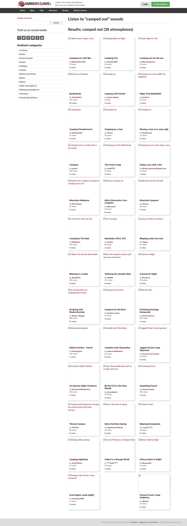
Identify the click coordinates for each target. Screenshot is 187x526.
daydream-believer (115, 427)
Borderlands (75, 94)
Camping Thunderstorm (80, 129)
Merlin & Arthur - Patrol (80, 348)
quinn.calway (113, 97)
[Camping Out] (119, 117)
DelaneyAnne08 (78, 62)
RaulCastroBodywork (81, 389)
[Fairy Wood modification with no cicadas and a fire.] (119, 374)
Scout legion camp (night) (81, 495)
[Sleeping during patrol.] (83, 336)
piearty (110, 242)
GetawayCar (77, 351)
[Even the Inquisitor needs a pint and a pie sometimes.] (119, 262)
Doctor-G (146, 278)
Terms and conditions (121, 522)
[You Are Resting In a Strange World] (119, 447)
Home (22, 10)
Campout (73, 165)
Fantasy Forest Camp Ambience (150, 496)
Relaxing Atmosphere (150, 424)
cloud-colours (148, 316)
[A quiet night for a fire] (154, 46)
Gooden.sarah (113, 313)
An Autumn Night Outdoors (83, 386)
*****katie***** (112, 463)
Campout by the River (115, 310)
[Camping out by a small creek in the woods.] (83, 153)
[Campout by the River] (119, 298)
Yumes (110, 133)
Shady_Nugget (78, 316)
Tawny (145, 242)
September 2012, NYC (115, 238)
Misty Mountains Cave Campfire (116, 201)
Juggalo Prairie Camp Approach (150, 349)
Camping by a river (114, 129)
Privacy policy (107, 522)
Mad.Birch (76, 278)
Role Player (77, 204)
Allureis (145, 501)
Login (145, 4)
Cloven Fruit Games (150, 354)
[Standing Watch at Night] (119, 46)
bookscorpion (148, 389)
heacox (145, 204)
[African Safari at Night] (154, 447)
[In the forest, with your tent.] (83, 226)
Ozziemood (147, 133)
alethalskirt (76, 97)
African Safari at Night (151, 459)
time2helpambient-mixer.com (170, 522)
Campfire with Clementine (117, 348)
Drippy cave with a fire (151, 165)
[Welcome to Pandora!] (83, 82)
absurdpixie (112, 392)
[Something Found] (154, 374)
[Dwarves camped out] (119, 188)
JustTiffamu (77, 463)
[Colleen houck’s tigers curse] (83, 46)
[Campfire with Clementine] (119, 336)
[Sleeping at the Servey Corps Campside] (83, 483)
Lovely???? (147, 427)
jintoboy (145, 97)
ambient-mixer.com (36, 4)
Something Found (148, 386)
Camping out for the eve (151, 58)
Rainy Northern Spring (115, 424)
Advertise (53, 10)
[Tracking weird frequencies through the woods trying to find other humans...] (83, 412)
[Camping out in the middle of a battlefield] (154, 82)
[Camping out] (83, 117)
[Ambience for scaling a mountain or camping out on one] (83, 188)
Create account (160, 4)
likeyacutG (146, 463)
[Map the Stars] (154, 298)
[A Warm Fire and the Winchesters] (83, 262)
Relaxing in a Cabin (78, 274)
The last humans (77, 424)
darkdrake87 (77, 133)
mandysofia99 (78, 499)
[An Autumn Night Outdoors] (83, 374)
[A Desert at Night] (154, 262)
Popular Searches (24, 18)
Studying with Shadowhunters (77, 311)
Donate (65, 10)
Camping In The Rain (79, 238)
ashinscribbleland (115, 351)
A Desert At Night (148, 274)
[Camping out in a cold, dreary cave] (154, 153)
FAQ (41, 10)
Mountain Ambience (79, 200)
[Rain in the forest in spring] (119, 412)
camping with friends (115, 94)
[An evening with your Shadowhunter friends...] (83, 298)
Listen (74, 53)
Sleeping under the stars (151, 238)
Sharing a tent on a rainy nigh (154, 129)
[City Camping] (119, 226)
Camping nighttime (78, 459)
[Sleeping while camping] (83, 447)
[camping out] (119, 82)
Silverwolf (111, 207)
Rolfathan (76, 242)
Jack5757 (111, 168)
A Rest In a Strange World (117, 459)
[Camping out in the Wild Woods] (119, 153)
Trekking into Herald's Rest (118, 274)
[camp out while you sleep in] (154, 226)
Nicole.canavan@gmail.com (154, 168)
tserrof (74, 168)
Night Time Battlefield (150, 94)
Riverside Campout (149, 200)
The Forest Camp (113, 165)
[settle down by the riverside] (154, 188)
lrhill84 (110, 278)
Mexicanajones (148, 62)
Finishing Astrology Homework (149, 311)
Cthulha (75, 427)
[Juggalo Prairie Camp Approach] (154, 336)
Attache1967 (112, 62)
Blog (32, 10)
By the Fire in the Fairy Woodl (116, 387)
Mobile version (80, 10)
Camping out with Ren (80, 58)
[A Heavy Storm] (154, 412)
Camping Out (111, 58)
